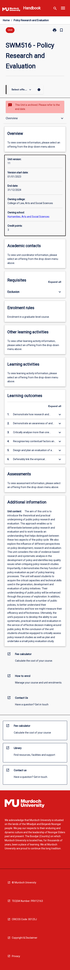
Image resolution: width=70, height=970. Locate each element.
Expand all (54, 281)
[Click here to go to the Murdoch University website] (11, 10)
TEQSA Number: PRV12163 (27, 901)
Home (6, 20)
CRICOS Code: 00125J (24, 919)
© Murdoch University (24, 882)
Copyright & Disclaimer (24, 937)
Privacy (16, 956)
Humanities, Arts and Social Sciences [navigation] (28, 216)
